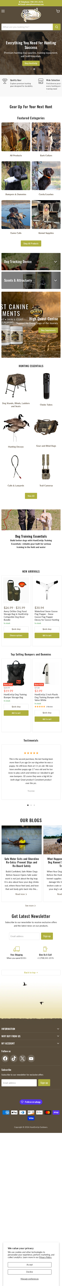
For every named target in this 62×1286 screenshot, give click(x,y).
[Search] (57, 27)
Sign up (47, 936)
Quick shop (16, 629)
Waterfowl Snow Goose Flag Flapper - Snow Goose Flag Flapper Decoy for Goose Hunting (47, 615)
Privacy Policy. (45, 1257)
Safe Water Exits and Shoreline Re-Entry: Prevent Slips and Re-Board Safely (21, 862)
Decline (29, 1272)
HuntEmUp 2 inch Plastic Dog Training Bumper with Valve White (47, 697)
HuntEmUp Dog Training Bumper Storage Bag (15, 696)
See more (29, 905)
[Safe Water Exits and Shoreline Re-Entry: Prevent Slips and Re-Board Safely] (22, 840)
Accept (30, 1264)
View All (31, 495)
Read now (20, 894)
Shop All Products (31, 243)
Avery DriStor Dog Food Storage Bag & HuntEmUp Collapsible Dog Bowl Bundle (16, 615)
